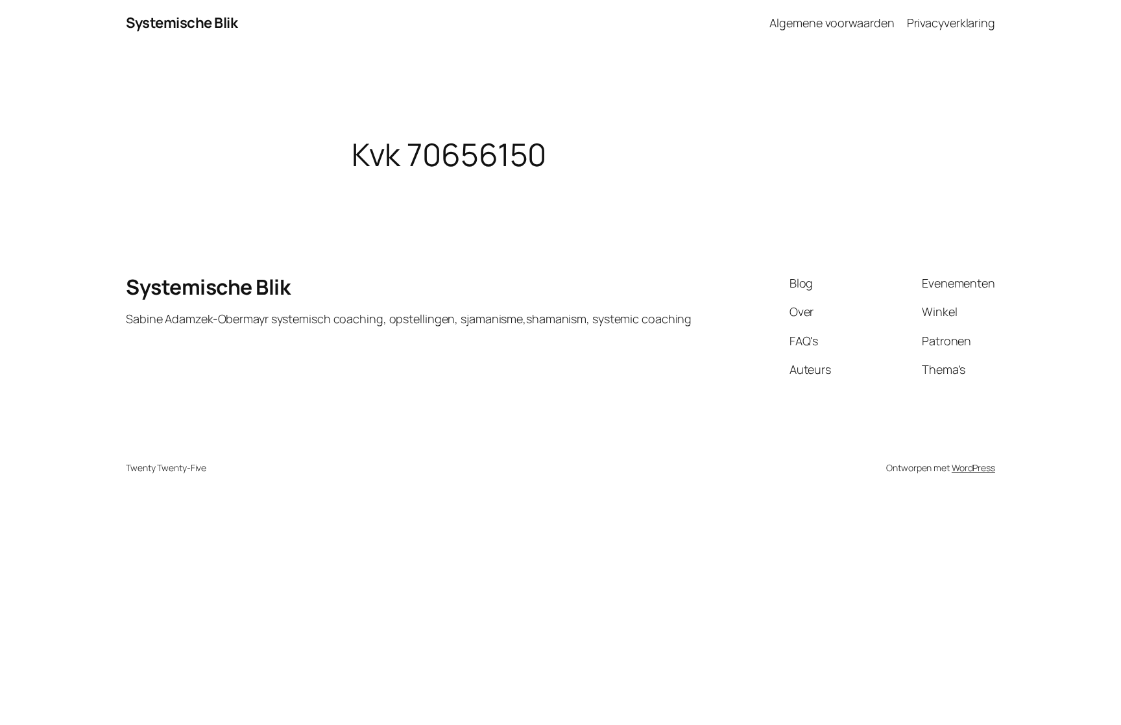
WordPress (973, 467)
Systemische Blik (181, 22)
